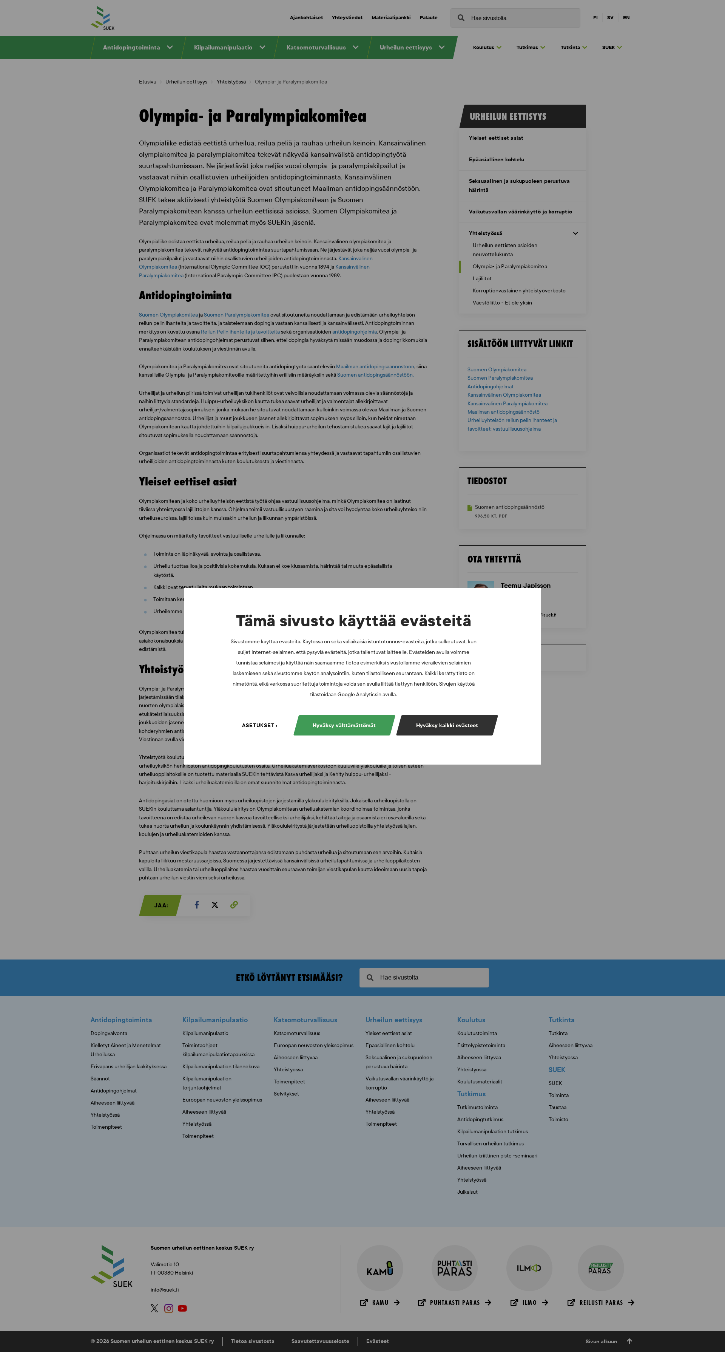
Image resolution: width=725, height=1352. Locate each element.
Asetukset (258, 725)
